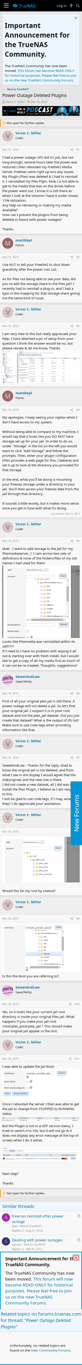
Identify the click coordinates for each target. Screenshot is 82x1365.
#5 (78, 541)
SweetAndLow (27, 676)
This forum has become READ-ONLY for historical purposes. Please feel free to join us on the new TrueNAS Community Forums (41, 75)
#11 (77, 1059)
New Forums (76, 813)
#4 (78, 410)
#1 (78, 150)
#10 (77, 1004)
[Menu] (6, 5)
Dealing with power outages (37, 1240)
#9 (78, 918)
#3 (78, 326)
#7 (78, 758)
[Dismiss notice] (75, 18)
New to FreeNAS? (31, 1226)
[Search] (77, 5)
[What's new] (71, 5)
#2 (78, 257)
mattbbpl (23, 240)
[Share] (72, 150)
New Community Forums (50, 1350)
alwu (15, 1226)
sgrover (17, 1244)
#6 (78, 693)
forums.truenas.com (59, 1314)
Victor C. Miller (15, 102)
